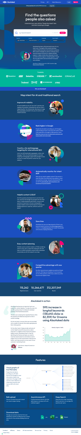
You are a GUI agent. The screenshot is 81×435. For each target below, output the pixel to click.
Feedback (5, 430)
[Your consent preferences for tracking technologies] (2, 434)
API (48, 2)
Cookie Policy (6, 432)
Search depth (55, 38)
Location (30, 38)
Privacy (45, 430)
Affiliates (12, 430)
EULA (51, 430)
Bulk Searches (47, 228)
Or (55, 32)
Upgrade (52, 5)
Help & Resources (56, 2)
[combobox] (42, 40)
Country (18, 38)
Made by (74, 432)
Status (18, 430)
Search (62, 33)
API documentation (27, 430)
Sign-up (76, 2)
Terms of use (38, 430)
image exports (58, 226)
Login (69, 2)
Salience (20, 347)
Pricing (42, 2)
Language (44, 38)
